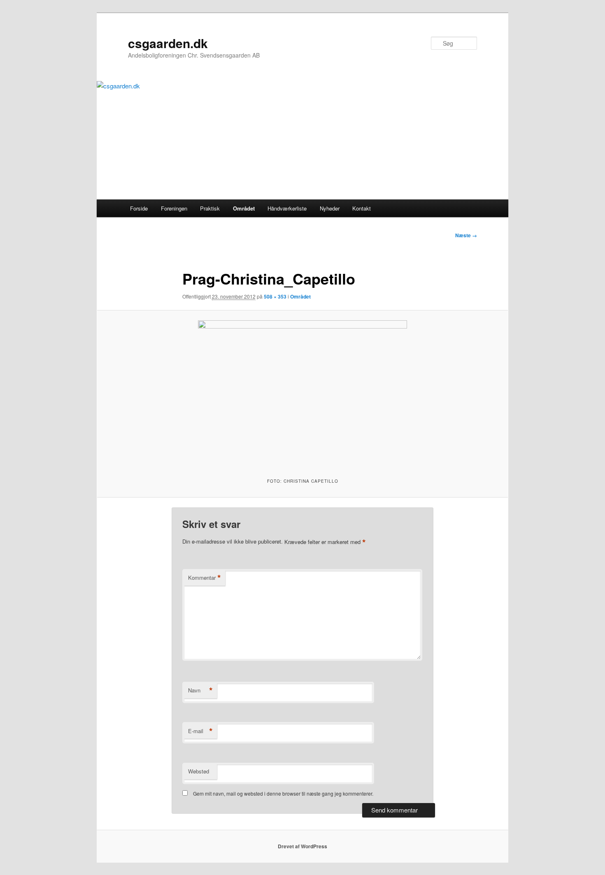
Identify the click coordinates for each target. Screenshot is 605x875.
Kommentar (204, 577)
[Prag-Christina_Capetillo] (302, 392)
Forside (139, 208)
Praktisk (210, 208)
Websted (198, 771)
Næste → (466, 235)
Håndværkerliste (287, 208)
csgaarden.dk (168, 43)
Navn (200, 690)
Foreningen (174, 208)
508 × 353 (275, 296)
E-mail (200, 731)
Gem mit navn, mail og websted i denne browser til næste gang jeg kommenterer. (283, 793)
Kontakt (361, 208)
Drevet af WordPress (302, 846)
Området (244, 208)
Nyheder (330, 208)
